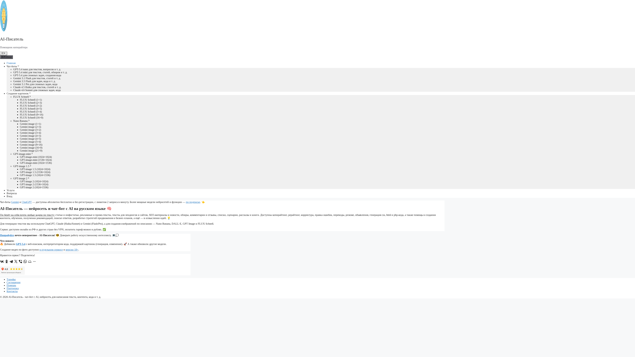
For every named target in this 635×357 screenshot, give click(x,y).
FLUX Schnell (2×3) (31, 102)
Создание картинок (18, 93)
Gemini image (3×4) (30, 132)
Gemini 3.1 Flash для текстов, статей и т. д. (37, 78)
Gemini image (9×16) (31, 144)
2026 (5, 297)
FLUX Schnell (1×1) (31, 99)
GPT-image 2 (20, 178)
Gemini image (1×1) (30, 123)
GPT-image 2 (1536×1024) (34, 184)
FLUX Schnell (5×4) (31, 111)
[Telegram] (11, 261)
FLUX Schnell (21, 96)
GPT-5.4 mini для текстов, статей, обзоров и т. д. (40, 72)
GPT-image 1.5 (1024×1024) (35, 169)
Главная (11, 63)
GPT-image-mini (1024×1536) (36, 162)
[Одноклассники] (7, 261)
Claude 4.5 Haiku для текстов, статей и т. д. (37, 87)
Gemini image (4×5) (30, 138)
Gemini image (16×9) (31, 147)
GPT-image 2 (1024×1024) (34, 181)
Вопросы (12, 193)
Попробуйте (7, 235)
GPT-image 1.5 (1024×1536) (35, 175)
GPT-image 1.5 (21, 166)
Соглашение (14, 282)
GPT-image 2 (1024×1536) (34, 187)
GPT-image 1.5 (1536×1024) (35, 172)
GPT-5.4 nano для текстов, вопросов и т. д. (37, 69)
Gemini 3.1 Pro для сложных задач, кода (35, 84)
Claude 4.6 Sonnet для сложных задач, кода (37, 90)
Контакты (12, 291)
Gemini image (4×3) (30, 135)
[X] (16, 261)
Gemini (15, 202)
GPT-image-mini (22, 154)
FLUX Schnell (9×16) (31, 114)
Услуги (11, 190)
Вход (9, 196)
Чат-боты (12, 66)
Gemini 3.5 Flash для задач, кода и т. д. (34, 81)
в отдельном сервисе (51, 249)
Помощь (11, 285)
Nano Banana (20, 120)
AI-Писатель (11, 39)
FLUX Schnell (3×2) (31, 105)
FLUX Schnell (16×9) (31, 117)
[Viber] (20, 261)
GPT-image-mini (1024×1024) (36, 157)
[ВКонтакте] (2, 261)
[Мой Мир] (30, 261)
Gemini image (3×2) (30, 129)
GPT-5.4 (20, 244)
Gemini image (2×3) (30, 126)
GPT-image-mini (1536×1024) (36, 160)
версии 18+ (72, 249)
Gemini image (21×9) (31, 150)
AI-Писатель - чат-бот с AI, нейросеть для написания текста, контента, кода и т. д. (54, 297)
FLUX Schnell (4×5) (31, 108)
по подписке (193, 202)
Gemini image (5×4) (30, 141)
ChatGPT (27, 202)
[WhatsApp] (25, 261)
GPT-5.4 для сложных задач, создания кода (37, 75)
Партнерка (13, 288)
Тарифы (11, 279)
